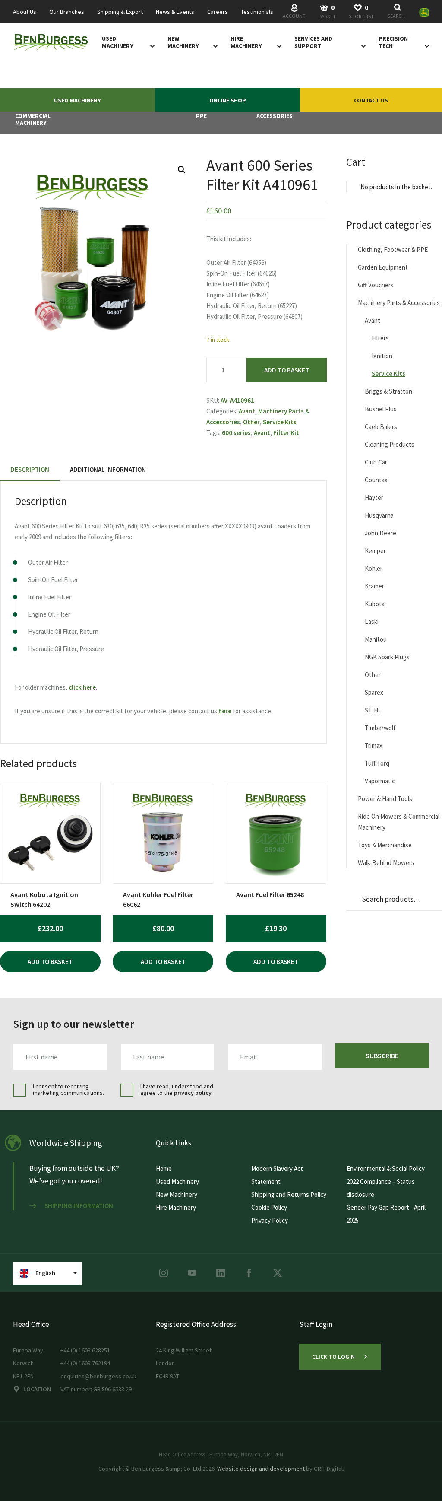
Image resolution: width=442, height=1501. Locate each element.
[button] (181, 170)
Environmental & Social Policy (386, 1168)
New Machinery (183, 42)
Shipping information (78, 1206)
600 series (236, 433)
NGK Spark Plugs (387, 657)
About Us (24, 12)
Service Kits (280, 422)
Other (251, 422)
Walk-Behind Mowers (386, 863)
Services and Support (313, 42)
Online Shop (227, 100)
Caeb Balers (381, 427)
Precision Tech (393, 42)
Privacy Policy (269, 1220)
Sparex (374, 692)
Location (37, 1389)
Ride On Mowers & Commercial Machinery (398, 821)
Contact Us (371, 100)
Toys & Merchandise (385, 845)
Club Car (376, 462)
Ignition (382, 356)
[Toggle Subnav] (151, 46)
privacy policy (193, 1093)
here (224, 711)
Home (164, 1168)
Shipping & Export (120, 12)
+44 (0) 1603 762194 (85, 1363)
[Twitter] (277, 1273)
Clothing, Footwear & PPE (393, 249)
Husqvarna (379, 515)
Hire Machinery (246, 42)
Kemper (375, 551)
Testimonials (257, 12)
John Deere (380, 533)
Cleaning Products (389, 444)
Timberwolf (380, 728)
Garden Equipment (383, 267)
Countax (376, 480)
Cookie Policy (269, 1207)
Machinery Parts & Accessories (399, 303)
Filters (380, 338)
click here (82, 687)
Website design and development (261, 1468)
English (45, 1273)
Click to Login (333, 1357)
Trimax (373, 745)
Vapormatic (380, 781)
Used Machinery (117, 42)
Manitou (376, 639)
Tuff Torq (377, 763)
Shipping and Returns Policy (288, 1194)
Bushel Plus (381, 409)
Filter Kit (286, 433)
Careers (217, 12)
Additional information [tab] (108, 469)
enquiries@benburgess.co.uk (98, 1376)
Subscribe (382, 1055)
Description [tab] (29, 469)
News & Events (175, 12)
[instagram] (163, 1273)
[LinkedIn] (220, 1273)
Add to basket (286, 370)
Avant (247, 411)
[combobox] (398, 12)
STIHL (373, 710)
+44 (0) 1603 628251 (85, 1350)
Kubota (375, 604)
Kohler (373, 568)
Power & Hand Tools (385, 799)
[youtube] (192, 1273)
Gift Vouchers (376, 285)
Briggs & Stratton (388, 391)
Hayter (374, 497)
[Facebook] (249, 1273)
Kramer (374, 586)
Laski (372, 621)
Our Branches (66, 12)
